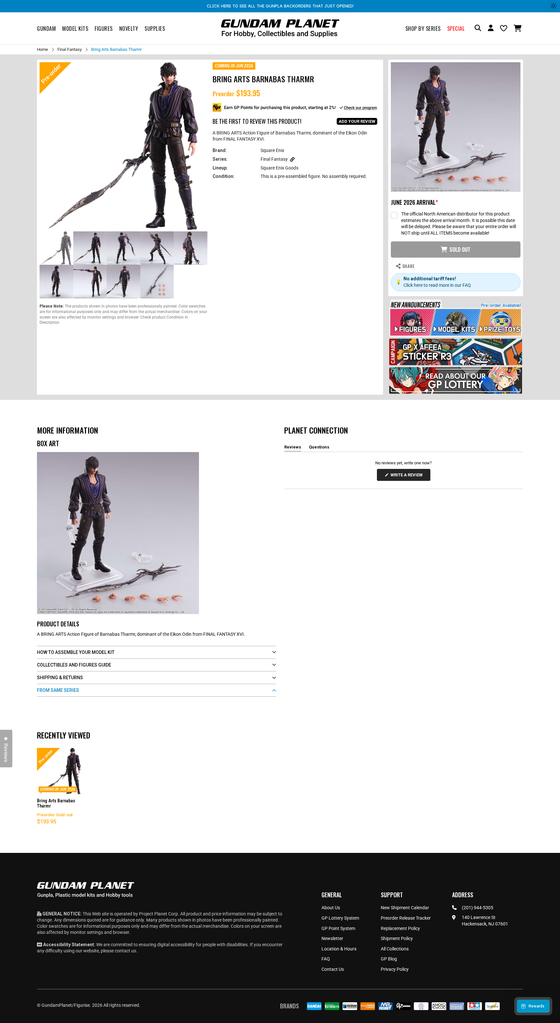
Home (42, 49)
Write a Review (408, 476)
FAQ (325, 958)
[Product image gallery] (123, 146)
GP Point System (338, 928)
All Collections (395, 948)
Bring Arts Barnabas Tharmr (56, 803)
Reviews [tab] (292, 448)
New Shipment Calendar (405, 907)
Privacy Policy (395, 969)
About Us (330, 907)
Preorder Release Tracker (406, 918)
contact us (125, 950)
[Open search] (477, 28)
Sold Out (460, 249)
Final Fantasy (69, 49)
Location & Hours (338, 948)
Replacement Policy (400, 928)
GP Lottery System (340, 918)
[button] (518, 28)
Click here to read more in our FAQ (437, 285)
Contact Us (332, 969)
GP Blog (389, 958)
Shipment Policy (397, 938)
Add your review (357, 121)
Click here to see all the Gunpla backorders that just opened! (280, 5)
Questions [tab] (319, 448)
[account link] (491, 29)
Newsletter (332, 938)
